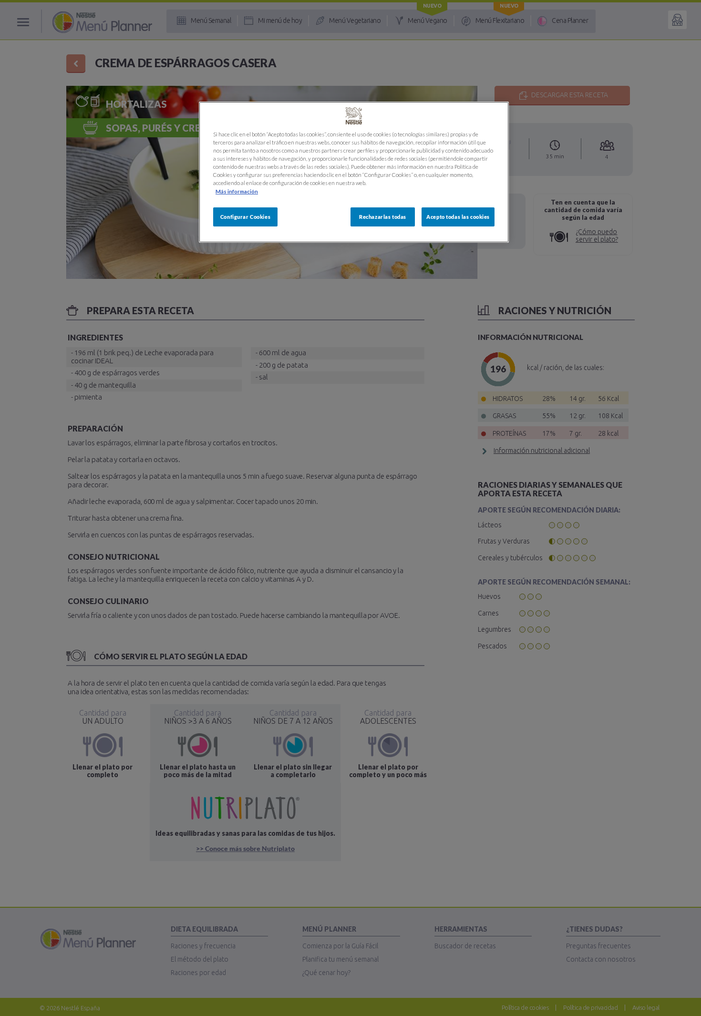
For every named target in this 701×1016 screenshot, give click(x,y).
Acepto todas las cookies (458, 217)
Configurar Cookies (245, 217)
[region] (354, 172)
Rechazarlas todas (382, 217)
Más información (237, 191)
